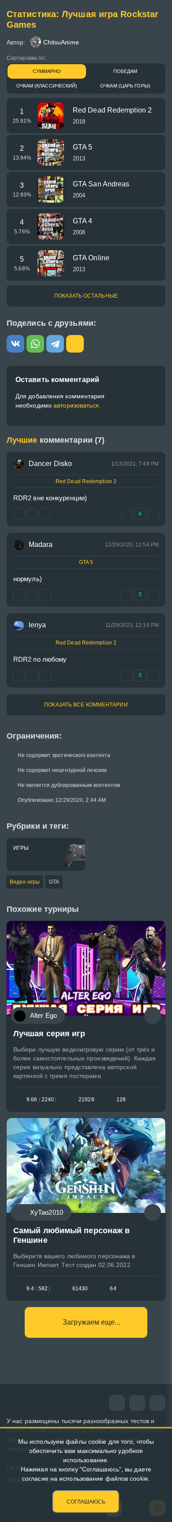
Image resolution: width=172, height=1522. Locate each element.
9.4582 (38, 1288)
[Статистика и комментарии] (152, 1015)
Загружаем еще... (91, 1322)
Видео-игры (25, 882)
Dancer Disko (50, 463)
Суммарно (47, 71)
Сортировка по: (26, 58)
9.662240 (41, 1099)
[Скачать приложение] (157, 1403)
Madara (41, 544)
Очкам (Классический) (47, 85)
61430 (80, 1288)
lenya (37, 625)
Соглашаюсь (86, 1502)
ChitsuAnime (61, 42)
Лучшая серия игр (49, 1033)
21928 (86, 1099)
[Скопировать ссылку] (75, 344)
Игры (21, 848)
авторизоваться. (77, 405)
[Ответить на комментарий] (18, 594)
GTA (54, 882)
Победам (125, 71)
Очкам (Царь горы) (125, 85)
